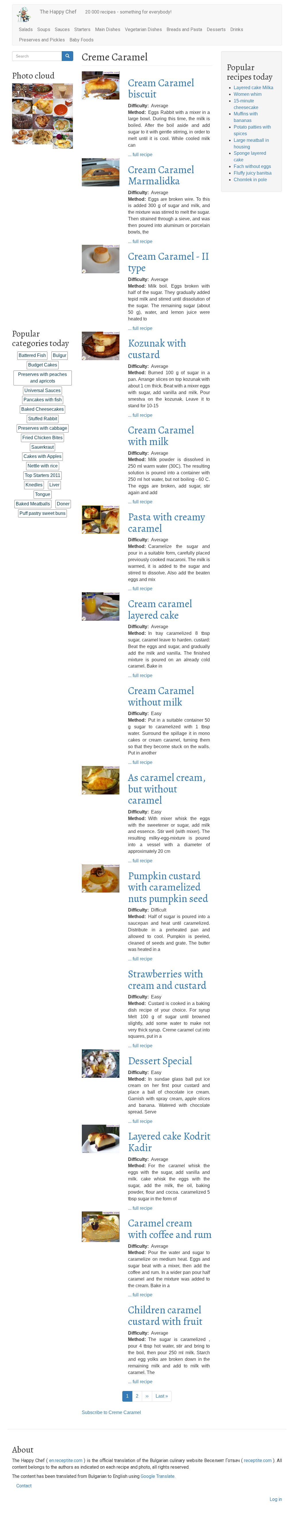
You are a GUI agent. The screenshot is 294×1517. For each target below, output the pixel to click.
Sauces (62, 29)
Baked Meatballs (33, 503)
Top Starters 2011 (42, 475)
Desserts (216, 29)
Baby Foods (81, 40)
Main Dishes (107, 29)
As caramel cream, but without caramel (167, 788)
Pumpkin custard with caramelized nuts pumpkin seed (168, 887)
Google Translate (158, 1476)
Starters (82, 29)
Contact (24, 1486)
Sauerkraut (42, 447)
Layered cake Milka (253, 87)
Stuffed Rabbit (42, 418)
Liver (54, 484)
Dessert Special (160, 1061)
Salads (26, 29)
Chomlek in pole (250, 179)
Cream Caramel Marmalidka (161, 175)
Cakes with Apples (42, 456)
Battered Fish (32, 355)
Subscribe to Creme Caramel (111, 1412)
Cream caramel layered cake (160, 609)
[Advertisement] (42, 235)
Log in (276, 1499)
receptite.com (258, 1460)
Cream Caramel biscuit (161, 88)
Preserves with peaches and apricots (42, 377)
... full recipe (140, 154)
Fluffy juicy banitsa (253, 173)
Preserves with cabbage (42, 428)
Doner (63, 503)
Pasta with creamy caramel (166, 522)
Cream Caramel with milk (161, 435)
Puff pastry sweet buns (42, 513)
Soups (43, 29)
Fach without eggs (252, 166)
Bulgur (59, 355)
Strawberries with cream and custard (167, 979)
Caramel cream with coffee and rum (170, 1228)
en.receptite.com (65, 1460)
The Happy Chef (58, 12)
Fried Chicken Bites (42, 437)
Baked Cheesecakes (42, 409)
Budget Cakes (42, 364)
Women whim (248, 94)
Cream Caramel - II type (168, 262)
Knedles (34, 484)
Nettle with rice (43, 465)
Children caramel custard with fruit (165, 1315)
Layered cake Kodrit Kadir (169, 1142)
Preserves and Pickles (42, 40)
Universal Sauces (42, 390)
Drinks (236, 29)
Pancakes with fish (43, 399)
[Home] (26, 14)
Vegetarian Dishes (143, 29)
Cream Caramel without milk (161, 696)
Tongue (42, 494)
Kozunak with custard (157, 349)
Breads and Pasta (184, 29)
